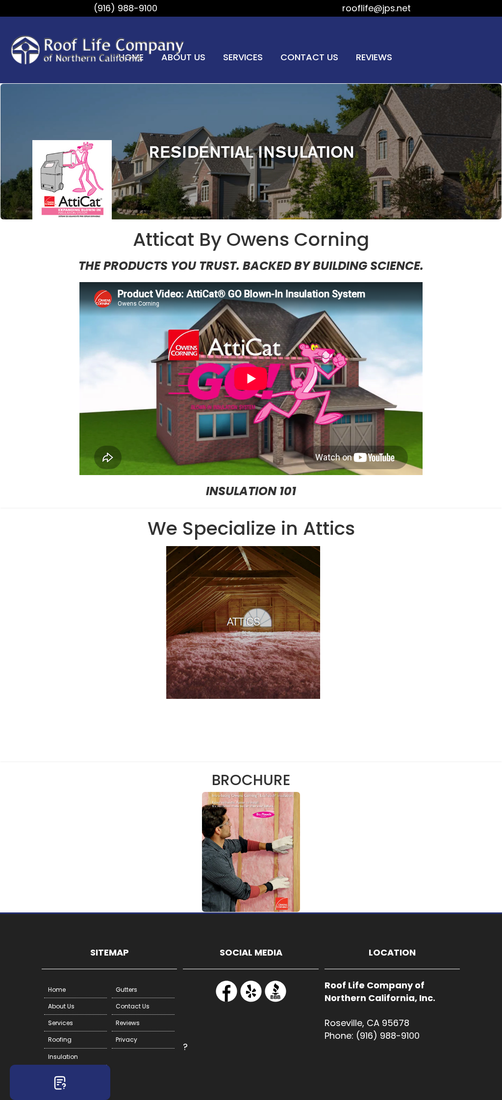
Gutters (126, 989)
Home (57, 989)
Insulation (63, 1056)
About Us (61, 1006)
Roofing (60, 1039)
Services (243, 57)
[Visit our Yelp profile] (251, 1000)
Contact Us (309, 57)
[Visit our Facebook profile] (226, 1000)
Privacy (126, 1039)
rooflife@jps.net (376, 8)
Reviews (374, 57)
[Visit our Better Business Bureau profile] (275, 1000)
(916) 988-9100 (125, 8)
